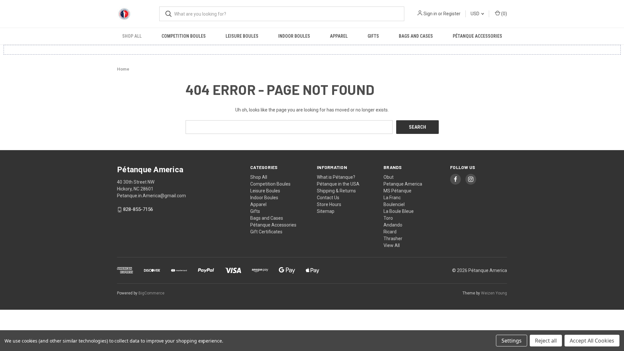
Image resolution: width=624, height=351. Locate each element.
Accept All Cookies (592, 340)
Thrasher (393, 238)
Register (452, 13)
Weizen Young (494, 293)
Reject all (546, 340)
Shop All (132, 36)
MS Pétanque (397, 190)
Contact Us (328, 197)
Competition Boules (184, 36)
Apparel (339, 36)
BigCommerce (151, 293)
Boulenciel (394, 204)
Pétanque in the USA (338, 184)
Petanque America (403, 184)
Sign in (430, 13)
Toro (388, 218)
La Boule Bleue (399, 211)
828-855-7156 (138, 210)
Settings (511, 340)
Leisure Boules (242, 36)
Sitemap (325, 211)
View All (392, 245)
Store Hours (329, 204)
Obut (389, 177)
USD (475, 13)
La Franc (392, 197)
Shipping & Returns (336, 190)
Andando (393, 225)
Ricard (390, 231)
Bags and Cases (416, 36)
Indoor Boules (294, 36)
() (503, 13)
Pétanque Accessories (477, 36)
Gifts (373, 36)
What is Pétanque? (336, 177)
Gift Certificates (266, 231)
